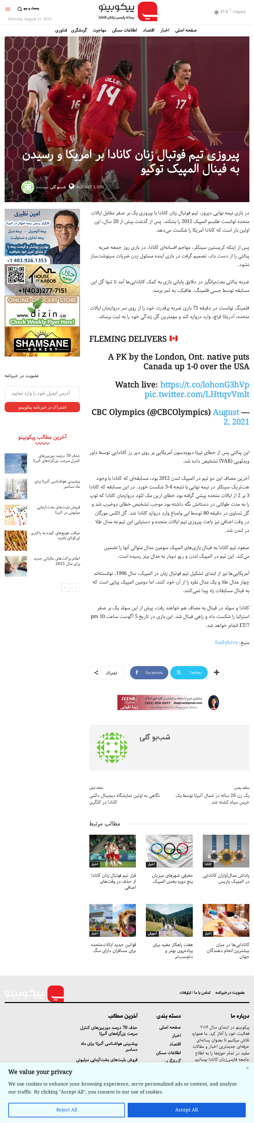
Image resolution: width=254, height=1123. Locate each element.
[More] (217, 672)
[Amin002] (42, 236)
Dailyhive (226, 643)
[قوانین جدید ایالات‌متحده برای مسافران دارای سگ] (112, 920)
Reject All (66, 1110)
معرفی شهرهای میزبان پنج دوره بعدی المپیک (172, 878)
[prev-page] (76, 587)
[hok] (42, 280)
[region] (127, 1092)
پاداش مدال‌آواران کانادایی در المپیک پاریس (226, 878)
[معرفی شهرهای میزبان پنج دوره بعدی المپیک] (169, 851)
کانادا (208, 864)
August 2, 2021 (231, 417)
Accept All (186, 1110)
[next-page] (65, 587)
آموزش (152, 933)
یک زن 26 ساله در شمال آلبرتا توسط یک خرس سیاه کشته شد (212, 799)
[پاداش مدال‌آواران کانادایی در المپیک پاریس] (226, 851)
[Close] (247, 1068)
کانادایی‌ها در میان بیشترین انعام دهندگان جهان (228, 951)
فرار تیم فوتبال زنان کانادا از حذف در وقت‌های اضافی (113, 881)
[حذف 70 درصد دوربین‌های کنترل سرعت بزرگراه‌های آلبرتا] (16, 463)
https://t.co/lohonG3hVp (204, 385)
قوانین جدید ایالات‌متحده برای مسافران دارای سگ (113, 948)
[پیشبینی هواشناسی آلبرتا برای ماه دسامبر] (16, 489)
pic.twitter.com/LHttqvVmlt (197, 395)
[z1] (169, 702)
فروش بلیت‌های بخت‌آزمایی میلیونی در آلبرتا (58, 510)
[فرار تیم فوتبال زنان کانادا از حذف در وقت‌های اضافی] (112, 851)
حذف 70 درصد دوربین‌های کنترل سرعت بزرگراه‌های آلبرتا (56, 458)
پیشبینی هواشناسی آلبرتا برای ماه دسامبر (57, 484)
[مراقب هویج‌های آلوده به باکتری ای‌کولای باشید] (16, 541)
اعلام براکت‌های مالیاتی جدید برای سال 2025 (57, 561)
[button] (27, 8)
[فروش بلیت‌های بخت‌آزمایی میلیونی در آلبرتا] (16, 515)
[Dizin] (42, 311)
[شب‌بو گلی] (28, 187)
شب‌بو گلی (58, 187)
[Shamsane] (42, 342)
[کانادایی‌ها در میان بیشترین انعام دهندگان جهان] (226, 920)
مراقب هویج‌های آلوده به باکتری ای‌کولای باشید (55, 536)
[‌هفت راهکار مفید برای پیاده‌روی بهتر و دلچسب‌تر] (169, 920)
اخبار (94, 864)
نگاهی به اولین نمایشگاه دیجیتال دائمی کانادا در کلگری (124, 799)
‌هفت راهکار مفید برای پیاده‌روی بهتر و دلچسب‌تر (173, 951)
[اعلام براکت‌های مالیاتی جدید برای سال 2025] (16, 566)
